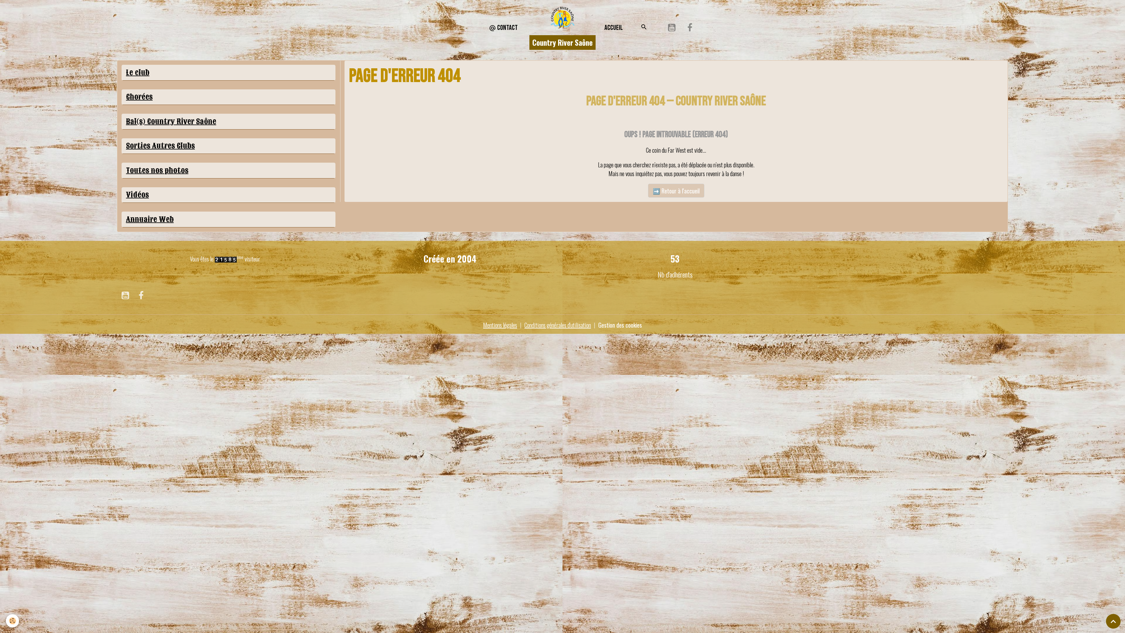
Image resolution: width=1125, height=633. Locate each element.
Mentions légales (500, 325)
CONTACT (507, 27)
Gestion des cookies (620, 325)
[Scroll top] (1113, 621)
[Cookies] (12, 620)
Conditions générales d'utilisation (557, 325)
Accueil (613, 27)
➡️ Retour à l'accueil (676, 190)
